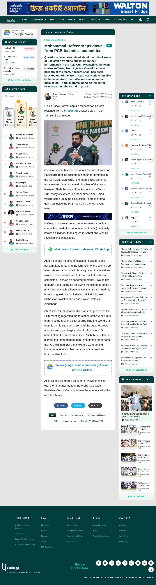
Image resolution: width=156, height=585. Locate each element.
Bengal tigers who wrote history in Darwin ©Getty (145, 470)
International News (75, 536)
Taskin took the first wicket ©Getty (144, 428)
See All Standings (135, 232)
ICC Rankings (120, 20)
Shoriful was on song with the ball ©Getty (145, 442)
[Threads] (151, 569)
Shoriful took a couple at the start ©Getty (143, 456)
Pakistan (72, 110)
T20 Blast (19, 534)
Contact (122, 531)
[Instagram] (111, 563)
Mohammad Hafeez (97, 415)
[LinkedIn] (144, 563)
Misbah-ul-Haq (77, 415)
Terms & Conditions (101, 536)
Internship (123, 542)
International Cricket (63, 32)
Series (44, 542)
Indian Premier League (24, 539)
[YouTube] (105, 563)
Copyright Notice (100, 525)
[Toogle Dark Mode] (141, 19)
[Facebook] (98, 563)
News (52, 20)
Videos (82, 20)
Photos (71, 20)
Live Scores (46, 525)
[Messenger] (138, 563)
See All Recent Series (21, 80)
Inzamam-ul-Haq (69, 421)
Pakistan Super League (25, 545)
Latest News (72, 525)
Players (106, 20)
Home (24, 20)
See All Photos (137, 497)
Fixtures (44, 536)
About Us (123, 525)
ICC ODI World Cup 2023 (92, 421)
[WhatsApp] (131, 563)
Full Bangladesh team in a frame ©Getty (144, 484)
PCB (55, 421)
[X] (118, 563)
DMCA (96, 531)
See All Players (21, 249)
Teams (61, 20)
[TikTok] (125, 563)
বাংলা (132, 20)
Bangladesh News (75, 531)
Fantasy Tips (72, 542)
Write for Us (124, 536)
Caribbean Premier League (23, 526)
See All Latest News (138, 370)
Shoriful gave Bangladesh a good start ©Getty (135, 415)
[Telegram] (151, 563)
